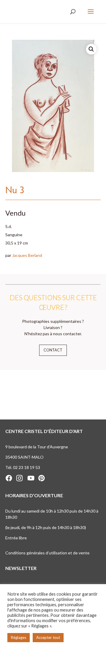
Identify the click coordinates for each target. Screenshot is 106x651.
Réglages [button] (18, 637)
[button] (91, 49)
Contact (53, 350)
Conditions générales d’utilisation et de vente (47, 552)
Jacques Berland (27, 255)
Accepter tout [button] (48, 637)
